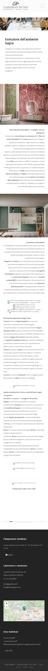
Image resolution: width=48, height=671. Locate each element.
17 (27, 522)
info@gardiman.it (10, 584)
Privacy (18, 667)
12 (41, 521)
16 (24, 522)
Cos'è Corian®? (9, 638)
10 (34, 521)
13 (44, 521)
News (31, 667)
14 (17, 522)
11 (37, 521)
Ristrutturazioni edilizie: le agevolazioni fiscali (22, 644)
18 (30, 522)
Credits (40, 664)
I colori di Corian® (10, 641)
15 (21, 522)
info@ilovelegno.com (12, 587)
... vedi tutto (8, 650)
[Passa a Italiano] (9, 555)
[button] (24, 608)
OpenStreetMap (39, 620)
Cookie (25, 667)
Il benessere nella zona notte (24, 489)
